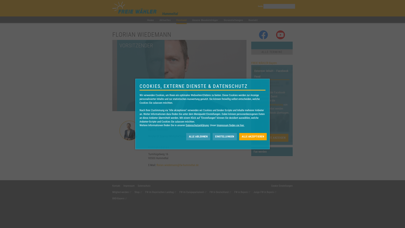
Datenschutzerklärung (197, 125)
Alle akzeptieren (253, 136)
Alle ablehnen (198, 136)
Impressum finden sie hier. (230, 125)
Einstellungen (224, 136)
